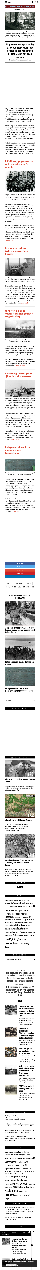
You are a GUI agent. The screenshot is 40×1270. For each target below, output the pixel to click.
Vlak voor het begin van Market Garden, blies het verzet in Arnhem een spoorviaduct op (26, 1071)
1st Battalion (8, 901)
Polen (14, 587)
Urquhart (21, 587)
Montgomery (21, 935)
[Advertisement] (20, 84)
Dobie (29, 925)
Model (8, 587)
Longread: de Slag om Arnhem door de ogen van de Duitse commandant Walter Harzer (20, 630)
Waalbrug (26, 944)
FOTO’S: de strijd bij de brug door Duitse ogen (26, 1088)
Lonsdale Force (8, 935)
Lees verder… (9, 240)
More (19, 790)
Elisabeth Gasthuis (11, 929)
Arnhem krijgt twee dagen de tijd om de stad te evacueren (18, 375)
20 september (19, 913)
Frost (19, 928)
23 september (18, 583)
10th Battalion (28, 907)
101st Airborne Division (20, 922)
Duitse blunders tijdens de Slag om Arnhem (19, 663)
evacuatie (28, 583)
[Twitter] (35, 2)
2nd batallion (14, 901)
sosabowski (23, 939)
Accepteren (11, 1265)
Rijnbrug (14, 939)
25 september (16, 919)
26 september (26, 919)
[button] (33, 700)
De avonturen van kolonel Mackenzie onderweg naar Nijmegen (17, 250)
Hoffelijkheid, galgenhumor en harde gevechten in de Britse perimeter (19, 164)
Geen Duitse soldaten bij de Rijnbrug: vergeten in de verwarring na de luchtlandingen (26, 1033)
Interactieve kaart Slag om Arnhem (18, 820)
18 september (20, 910)
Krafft (25, 932)
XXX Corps (30, 587)
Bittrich (17, 925)
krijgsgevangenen (31, 932)
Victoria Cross (18, 943)
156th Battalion (29, 922)
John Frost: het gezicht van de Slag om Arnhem (20, 780)
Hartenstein (8, 932)
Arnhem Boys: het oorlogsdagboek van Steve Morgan (27, 1051)
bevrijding (12, 925)
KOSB (22, 932)
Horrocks (15, 932)
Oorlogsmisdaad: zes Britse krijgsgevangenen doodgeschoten (17, 449)
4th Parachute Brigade (17, 903)
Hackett (25, 928)
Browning (24, 924)
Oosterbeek (27, 60)
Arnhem (13, 60)
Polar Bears (30, 935)
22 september (16, 917)
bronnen (25, 1124)
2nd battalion (23, 900)
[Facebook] (33, 2)
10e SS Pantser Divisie (16, 906)
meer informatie (26, 1263)
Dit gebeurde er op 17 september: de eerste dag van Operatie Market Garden (19, 862)
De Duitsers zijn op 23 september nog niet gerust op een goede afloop (19, 313)
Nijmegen (20, 60)
